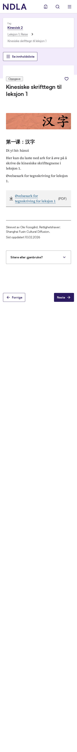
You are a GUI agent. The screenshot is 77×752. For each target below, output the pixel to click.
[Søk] (57, 6)
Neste (61, 297)
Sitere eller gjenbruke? (26, 257)
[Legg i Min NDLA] (66, 78)
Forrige (17, 297)
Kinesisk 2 (15, 27)
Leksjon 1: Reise (17, 34)
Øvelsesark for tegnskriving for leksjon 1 (35, 198)
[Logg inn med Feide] (45, 6)
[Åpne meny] (69, 6)
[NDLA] (15, 7)
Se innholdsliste (23, 56)
